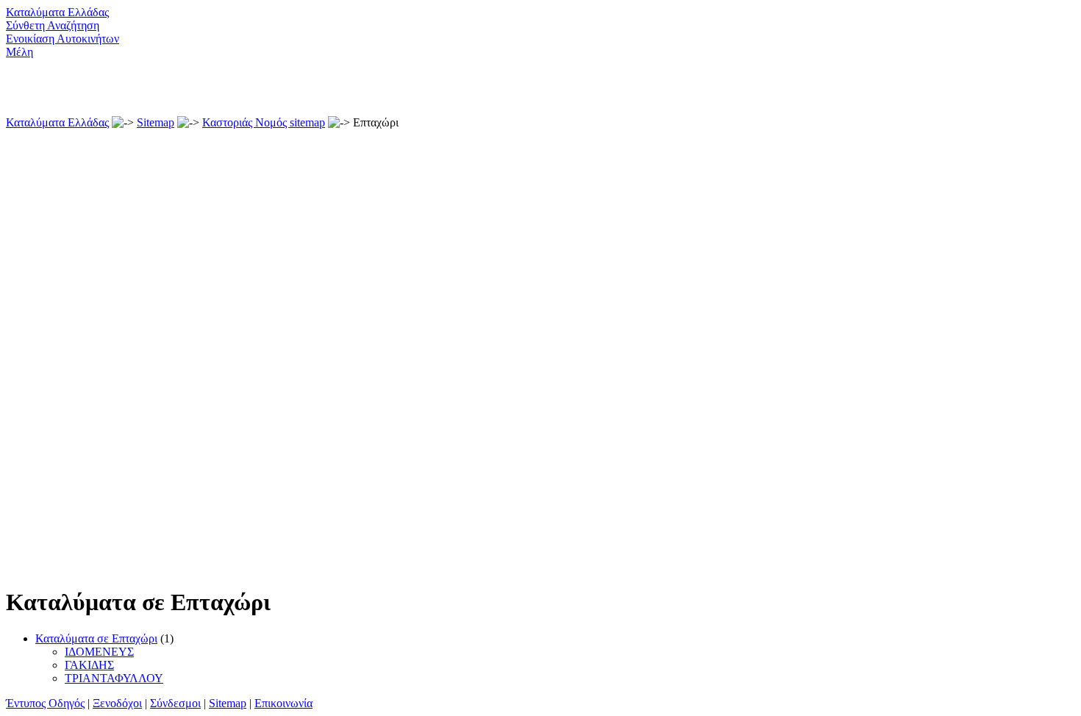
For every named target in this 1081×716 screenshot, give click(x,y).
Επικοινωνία (283, 703)
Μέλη (19, 52)
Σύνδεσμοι (175, 703)
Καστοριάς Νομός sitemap (263, 122)
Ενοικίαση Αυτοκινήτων (62, 38)
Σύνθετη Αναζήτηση (52, 25)
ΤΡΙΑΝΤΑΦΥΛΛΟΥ (114, 678)
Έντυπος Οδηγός (45, 703)
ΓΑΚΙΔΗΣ (89, 665)
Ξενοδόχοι (117, 703)
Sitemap (155, 122)
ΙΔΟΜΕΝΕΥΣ (99, 651)
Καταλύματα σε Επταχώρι (96, 638)
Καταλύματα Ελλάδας (57, 12)
